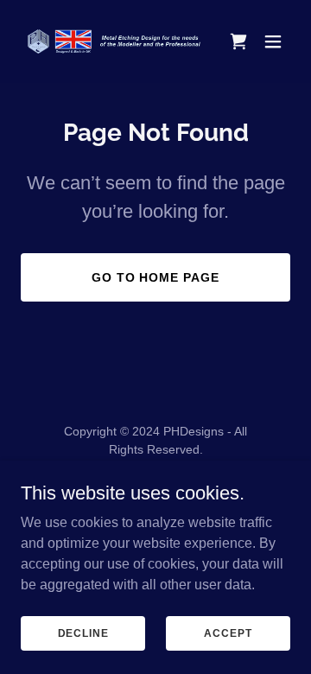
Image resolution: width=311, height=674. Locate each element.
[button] (273, 41)
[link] (115, 41)
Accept (227, 632)
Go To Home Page (156, 277)
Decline (83, 632)
